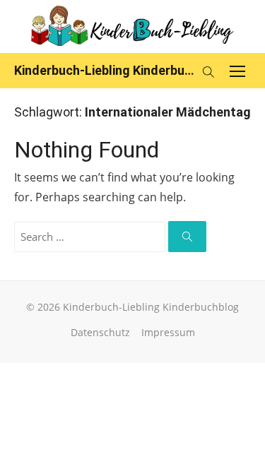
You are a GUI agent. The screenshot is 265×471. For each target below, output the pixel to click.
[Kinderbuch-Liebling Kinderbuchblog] (132, 26)
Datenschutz (100, 332)
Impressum (168, 332)
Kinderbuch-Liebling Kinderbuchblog (104, 70)
